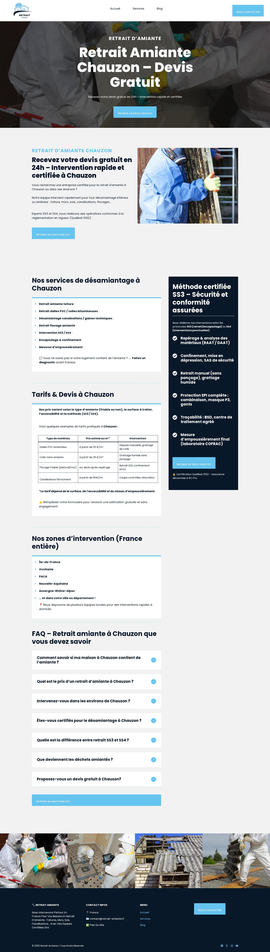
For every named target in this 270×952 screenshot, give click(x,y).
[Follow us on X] (227, 945)
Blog (160, 8)
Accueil (115, 8)
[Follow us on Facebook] (222, 945)
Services (138, 8)
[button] (96, 660)
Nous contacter (248, 12)
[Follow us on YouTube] (237, 945)
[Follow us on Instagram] (232, 945)
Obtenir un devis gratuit (135, 113)
